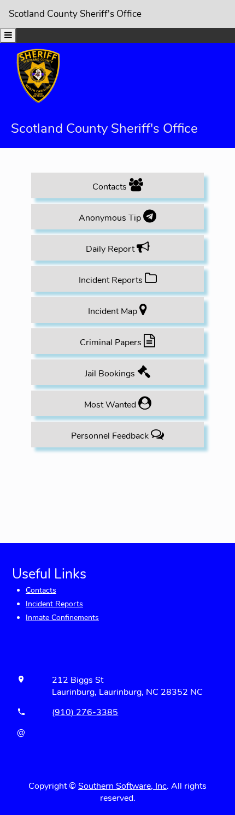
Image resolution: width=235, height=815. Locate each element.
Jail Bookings (111, 374)
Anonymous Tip (111, 218)
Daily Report (111, 249)
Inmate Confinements (62, 617)
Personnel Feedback (111, 436)
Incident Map (113, 311)
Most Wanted (111, 405)
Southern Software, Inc (122, 786)
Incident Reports (112, 280)
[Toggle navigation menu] (8, 35)
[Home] (38, 75)
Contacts (110, 187)
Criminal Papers (112, 342)
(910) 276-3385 (85, 712)
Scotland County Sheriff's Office (75, 14)
